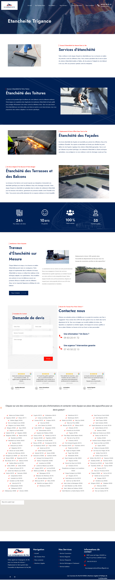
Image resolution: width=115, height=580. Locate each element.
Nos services (63, 5)
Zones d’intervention (76, 5)
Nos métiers (52, 5)
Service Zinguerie (65, 557)
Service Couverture (65, 553)
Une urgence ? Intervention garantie (79, 345)
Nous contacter (90, 5)
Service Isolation (64, 566)
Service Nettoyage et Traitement (69, 563)
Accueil (30, 5)
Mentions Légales (39, 563)
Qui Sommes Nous (40, 5)
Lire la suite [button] (21, 383)
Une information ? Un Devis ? (76, 334)
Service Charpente (65, 560)
